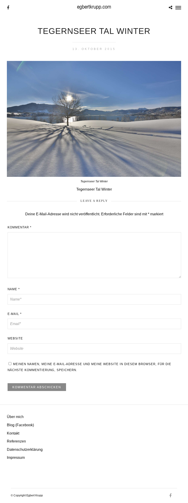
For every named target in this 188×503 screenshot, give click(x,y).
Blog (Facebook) (20, 425)
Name (14, 289)
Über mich (15, 417)
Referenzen (16, 441)
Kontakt (13, 433)
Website (15, 338)
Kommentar (19, 227)
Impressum (16, 457)
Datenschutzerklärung (25, 449)
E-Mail (15, 314)
